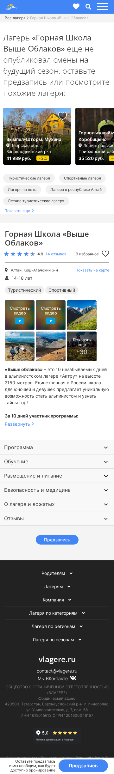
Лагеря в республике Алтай (76, 189)
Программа (18, 447)
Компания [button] (54, 599)
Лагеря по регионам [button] (54, 626)
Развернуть (17, 424)
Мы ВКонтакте (53, 678)
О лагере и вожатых (29, 504)
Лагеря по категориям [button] (54, 613)
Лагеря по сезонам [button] (54, 639)
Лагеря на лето (22, 189)
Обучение (16, 461)
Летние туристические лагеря (36, 200)
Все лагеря (15, 17)
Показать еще (17, 210)
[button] (102, 7)
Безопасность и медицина (37, 490)
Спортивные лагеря (82, 178)
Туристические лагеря (29, 178)
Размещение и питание (33, 475)
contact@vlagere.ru (57, 670)
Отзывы (14, 518)
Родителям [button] (53, 573)
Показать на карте (92, 270)
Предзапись (83, 766)
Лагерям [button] (54, 586)
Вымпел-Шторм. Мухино (33, 139)
